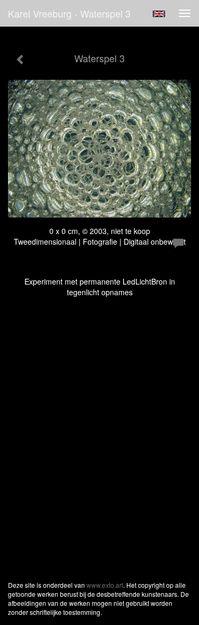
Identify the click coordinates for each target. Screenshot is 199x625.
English (159, 14)
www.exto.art (104, 584)
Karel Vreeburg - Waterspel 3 (69, 13)
